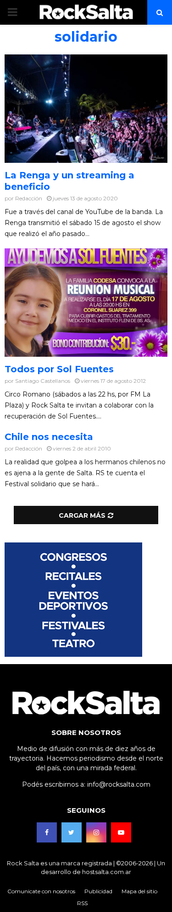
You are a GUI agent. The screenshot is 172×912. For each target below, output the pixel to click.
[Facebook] (47, 832)
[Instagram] (96, 832)
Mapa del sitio (139, 891)
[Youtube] (121, 832)
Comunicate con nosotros (41, 891)
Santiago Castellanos (42, 380)
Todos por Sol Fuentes (59, 369)
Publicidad (98, 891)
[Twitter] (71, 832)
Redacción (28, 198)
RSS (82, 903)
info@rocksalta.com (118, 784)
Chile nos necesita (49, 436)
